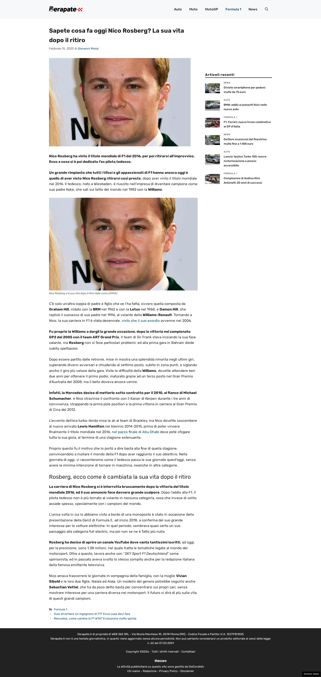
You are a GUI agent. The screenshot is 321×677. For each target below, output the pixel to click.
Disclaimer (187, 671)
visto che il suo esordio (140, 320)
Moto (193, 9)
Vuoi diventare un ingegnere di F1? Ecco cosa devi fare (92, 614)
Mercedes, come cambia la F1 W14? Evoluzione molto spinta (95, 618)
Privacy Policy (168, 671)
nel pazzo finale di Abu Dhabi (135, 432)
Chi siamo (133, 671)
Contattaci (188, 651)
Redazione (149, 671)
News (253, 9)
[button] (266, 9)
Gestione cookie (311, 674)
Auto (178, 9)
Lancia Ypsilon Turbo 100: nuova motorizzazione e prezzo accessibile (245, 161)
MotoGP (211, 9)
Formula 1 (233, 9)
